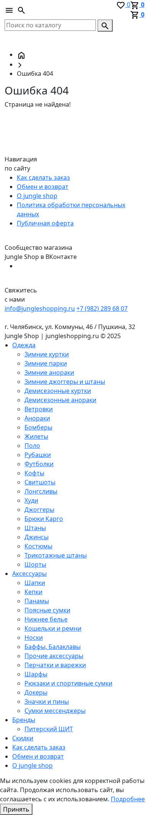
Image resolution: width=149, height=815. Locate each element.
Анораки (37, 418)
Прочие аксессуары (53, 656)
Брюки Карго (43, 519)
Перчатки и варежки (55, 665)
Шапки (34, 582)
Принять (16, 809)
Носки (33, 637)
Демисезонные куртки (57, 391)
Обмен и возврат (42, 186)
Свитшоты (39, 482)
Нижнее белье (46, 619)
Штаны (35, 528)
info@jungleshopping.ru (40, 308)
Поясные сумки (47, 610)
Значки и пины (46, 701)
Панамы (36, 601)
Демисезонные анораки (60, 400)
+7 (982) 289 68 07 (102, 308)
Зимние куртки (46, 354)
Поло (32, 445)
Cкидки (22, 738)
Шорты (35, 564)
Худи (31, 500)
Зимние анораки (49, 372)
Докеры (35, 692)
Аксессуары (29, 573)
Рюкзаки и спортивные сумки (68, 683)
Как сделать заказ (43, 177)
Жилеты (36, 436)
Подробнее (128, 799)
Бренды (23, 720)
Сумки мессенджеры (55, 710)
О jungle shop (37, 196)
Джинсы (36, 537)
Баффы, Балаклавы (52, 646)
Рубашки (37, 455)
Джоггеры (39, 509)
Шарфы (35, 674)
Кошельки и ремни (52, 628)
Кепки (33, 592)
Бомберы (38, 427)
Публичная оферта (45, 223)
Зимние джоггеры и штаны (64, 381)
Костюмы (38, 546)
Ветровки (38, 409)
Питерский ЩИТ (48, 729)
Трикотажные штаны (55, 555)
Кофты (34, 473)
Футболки (38, 464)
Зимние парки (45, 363)
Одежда (24, 345)
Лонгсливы (40, 491)
